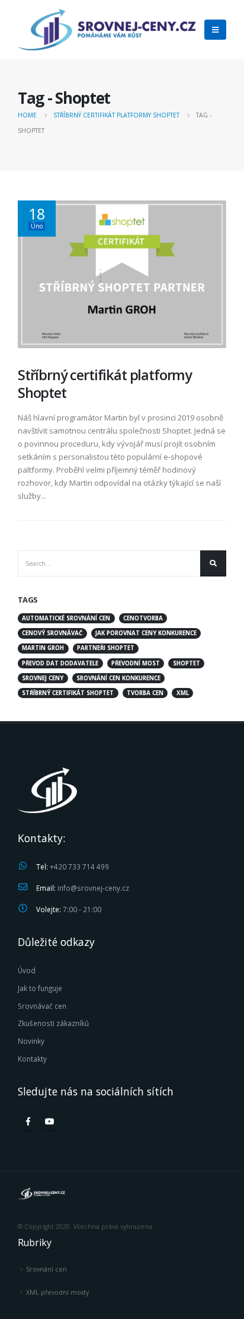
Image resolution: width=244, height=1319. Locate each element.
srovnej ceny (42, 678)
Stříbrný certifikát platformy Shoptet (105, 383)
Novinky (31, 1041)
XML (182, 693)
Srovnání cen (46, 1269)
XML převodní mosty (57, 1292)
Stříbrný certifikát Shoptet (68, 693)
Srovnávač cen (42, 1006)
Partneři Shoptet (105, 648)
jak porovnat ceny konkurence (146, 633)
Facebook (28, 1121)
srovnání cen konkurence (118, 678)
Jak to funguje (40, 988)
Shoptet (186, 663)
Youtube (50, 1121)
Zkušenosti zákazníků (53, 1023)
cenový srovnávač (52, 633)
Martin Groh (43, 648)
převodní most (135, 663)
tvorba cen (145, 693)
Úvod (27, 970)
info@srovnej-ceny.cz (93, 888)
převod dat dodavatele (60, 663)
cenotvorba (143, 618)
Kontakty (32, 1058)
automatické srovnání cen (66, 618)
